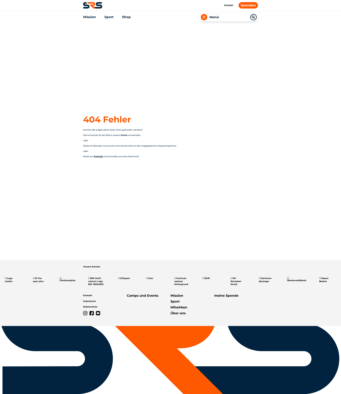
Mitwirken (178, 307)
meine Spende (226, 295)
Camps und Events (142, 295)
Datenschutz (90, 306)
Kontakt (228, 5)
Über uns (178, 313)
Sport (108, 17)
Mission (89, 17)
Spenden (248, 5)
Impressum (89, 301)
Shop (126, 17)
